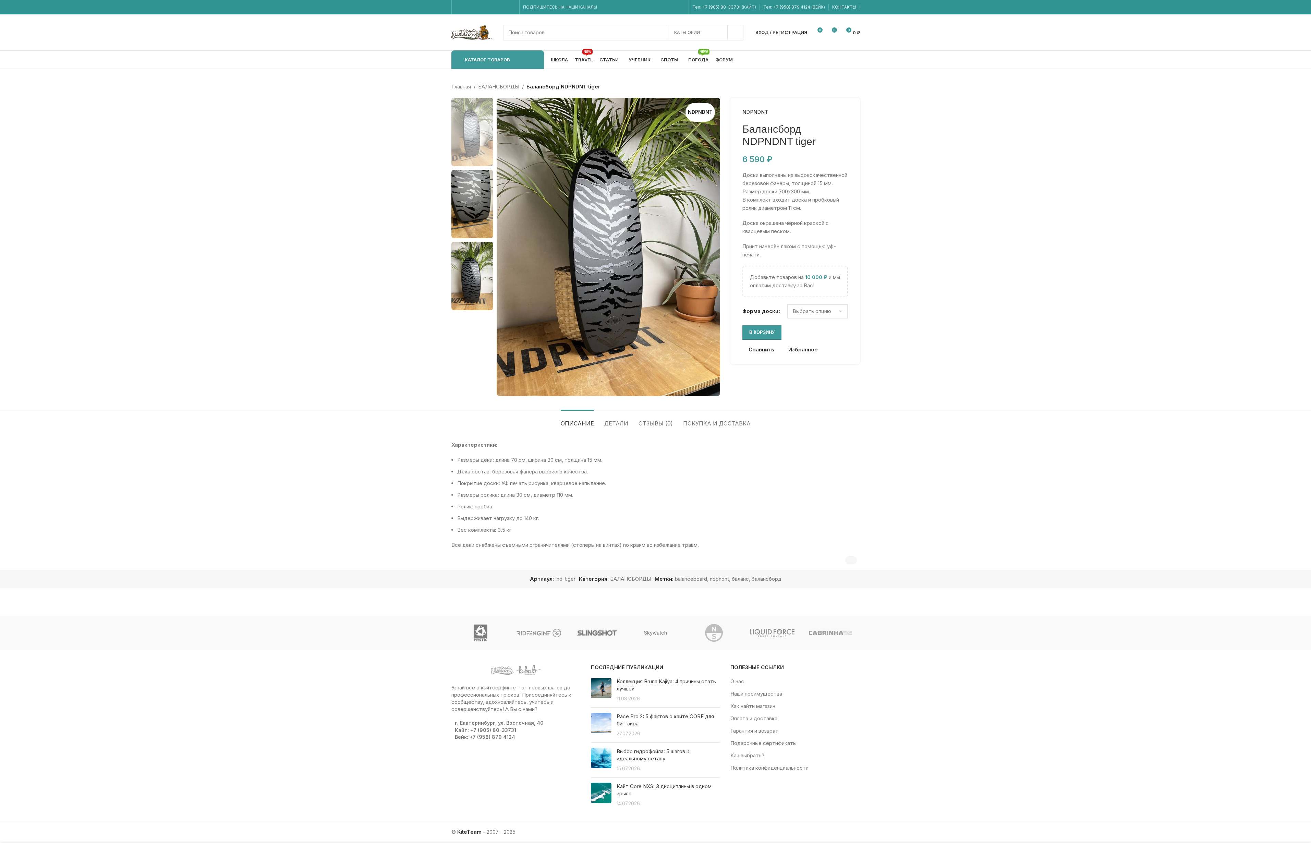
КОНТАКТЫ (844, 7)
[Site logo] (473, 32)
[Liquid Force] (772, 633)
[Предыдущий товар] (839, 87)
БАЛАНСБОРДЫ (498, 86)
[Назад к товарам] (847, 87)
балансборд (766, 579)
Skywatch (655, 632)
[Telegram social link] (511, 7)
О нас (737, 681)
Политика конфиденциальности (769, 767)
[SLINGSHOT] (597, 633)
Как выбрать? (747, 755)
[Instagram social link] (468, 7)
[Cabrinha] (830, 633)
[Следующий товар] (856, 87)
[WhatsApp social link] (494, 7)
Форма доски (760, 311)
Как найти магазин (752, 706)
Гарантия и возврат (754, 730)
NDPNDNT (755, 112)
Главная (461, 86)
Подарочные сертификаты (763, 743)
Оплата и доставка (753, 718)
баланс (740, 579)
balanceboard (691, 579)
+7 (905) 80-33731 (721, 7)
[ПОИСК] (735, 32)
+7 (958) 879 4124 (792, 7)
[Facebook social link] (459, 7)
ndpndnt (719, 579)
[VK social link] (502, 7)
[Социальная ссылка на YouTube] (476, 7)
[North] (714, 633)
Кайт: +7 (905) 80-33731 (485, 730)
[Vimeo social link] (485, 7)
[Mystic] (480, 633)
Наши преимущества (756, 693)
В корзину (762, 332)
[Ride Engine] (539, 633)
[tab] (577, 420)
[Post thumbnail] (601, 690)
